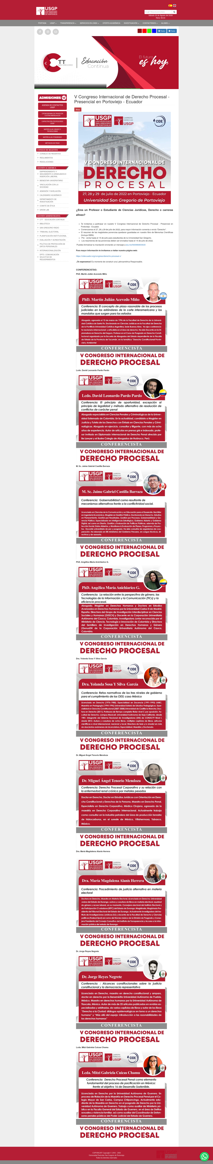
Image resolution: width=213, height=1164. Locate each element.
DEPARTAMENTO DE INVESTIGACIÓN (48, 200)
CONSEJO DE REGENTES (50, 153)
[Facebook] (40, 32)
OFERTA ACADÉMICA (111, 23)
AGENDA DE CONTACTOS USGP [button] (52, 106)
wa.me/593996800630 (136, 244)
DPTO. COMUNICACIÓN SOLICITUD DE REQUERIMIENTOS (49, 257)
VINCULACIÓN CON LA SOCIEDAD (49, 185)
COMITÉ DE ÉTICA (47, 205)
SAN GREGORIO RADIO (49, 227)
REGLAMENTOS (46, 157)
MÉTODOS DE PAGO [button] (52, 143)
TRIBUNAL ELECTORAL (49, 231)
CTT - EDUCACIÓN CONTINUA (52, 219)
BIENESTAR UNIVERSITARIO (51, 180)
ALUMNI (164, 23)
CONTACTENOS (149, 23)
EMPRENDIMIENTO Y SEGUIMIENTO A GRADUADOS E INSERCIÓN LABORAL (53, 174)
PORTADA (42, 23)
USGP (52, 23)
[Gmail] (56, 32)
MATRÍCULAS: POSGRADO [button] (52, 137)
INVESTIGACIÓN (131, 23)
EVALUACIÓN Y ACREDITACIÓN (52, 240)
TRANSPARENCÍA (67, 23)
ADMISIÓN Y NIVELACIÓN (50, 191)
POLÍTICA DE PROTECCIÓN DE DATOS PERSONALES (52, 245)
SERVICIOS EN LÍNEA (89, 23)
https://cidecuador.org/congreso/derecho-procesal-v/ (98, 256)
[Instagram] (48, 32)
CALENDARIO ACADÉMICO (51, 195)
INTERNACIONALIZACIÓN (50, 250)
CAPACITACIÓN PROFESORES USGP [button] (52, 122)
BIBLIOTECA (45, 223)
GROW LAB (44, 210)
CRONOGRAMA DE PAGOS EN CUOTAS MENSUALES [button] (52, 114)
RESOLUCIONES (46, 162)
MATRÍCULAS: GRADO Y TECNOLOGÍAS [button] (52, 130)
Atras (78, 109)
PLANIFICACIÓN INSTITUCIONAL (53, 236)
